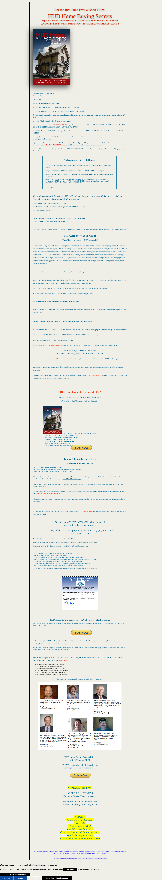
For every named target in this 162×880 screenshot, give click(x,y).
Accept (7, 878)
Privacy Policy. (93, 869)
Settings (34, 878)
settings (70, 869)
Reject (20, 878)
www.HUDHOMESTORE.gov (72, 479)
